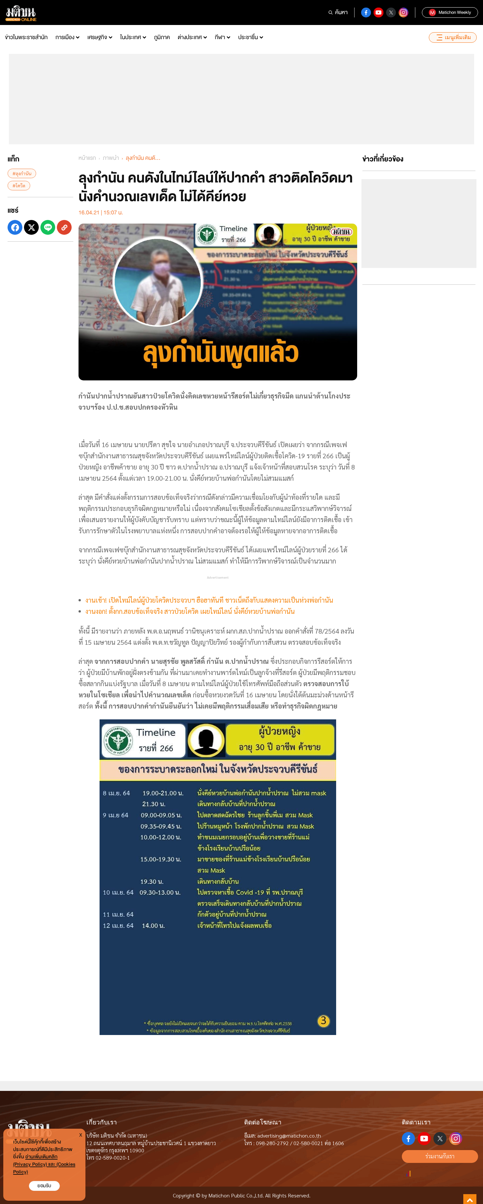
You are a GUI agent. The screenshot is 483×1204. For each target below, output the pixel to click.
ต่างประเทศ (190, 37)
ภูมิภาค (162, 37)
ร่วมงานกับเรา (440, 1156)
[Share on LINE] (47, 227)
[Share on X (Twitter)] (31, 227)
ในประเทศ (130, 37)
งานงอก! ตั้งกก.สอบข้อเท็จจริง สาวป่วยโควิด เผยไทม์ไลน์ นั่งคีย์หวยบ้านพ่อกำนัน (190, 611)
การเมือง (65, 37)
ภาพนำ (111, 158)
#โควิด (18, 185)
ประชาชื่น (248, 37)
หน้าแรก (87, 158)
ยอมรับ (44, 1186)
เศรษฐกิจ (97, 37)
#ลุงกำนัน (21, 173)
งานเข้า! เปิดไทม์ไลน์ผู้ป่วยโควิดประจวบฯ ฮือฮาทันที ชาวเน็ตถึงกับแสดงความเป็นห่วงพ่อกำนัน (209, 600)
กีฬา (220, 37)
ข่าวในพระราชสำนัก (26, 37)
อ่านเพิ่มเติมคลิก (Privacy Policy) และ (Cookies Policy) (44, 1164)
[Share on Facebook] (15, 227)
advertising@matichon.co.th (289, 1135)
